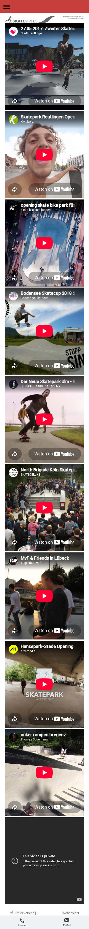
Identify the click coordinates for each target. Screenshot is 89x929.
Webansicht (70, 913)
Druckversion (24, 913)
